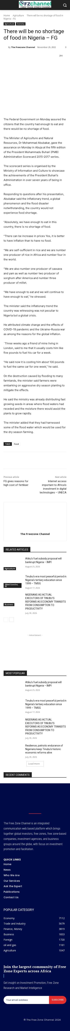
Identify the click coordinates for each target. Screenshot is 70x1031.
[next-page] (11, 619)
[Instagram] (30, 1025)
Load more (34, 763)
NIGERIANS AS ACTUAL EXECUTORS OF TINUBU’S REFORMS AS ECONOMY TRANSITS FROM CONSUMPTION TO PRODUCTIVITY (45, 601)
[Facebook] (18, 64)
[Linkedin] (43, 64)
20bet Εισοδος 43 (11, 585)
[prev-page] (6, 619)
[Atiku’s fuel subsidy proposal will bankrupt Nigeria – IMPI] (13, 563)
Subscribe (58, 999)
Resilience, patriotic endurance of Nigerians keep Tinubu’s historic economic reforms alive (44, 749)
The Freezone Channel (23, 47)
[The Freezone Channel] (6, 47)
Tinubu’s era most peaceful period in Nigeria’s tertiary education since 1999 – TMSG (45, 580)
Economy (20, 24)
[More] (60, 64)
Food (16, 444)
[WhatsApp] (35, 64)
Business (9, 604)
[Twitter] (26, 64)
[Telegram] (51, 64)
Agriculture (18, 15)
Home (7, 15)
